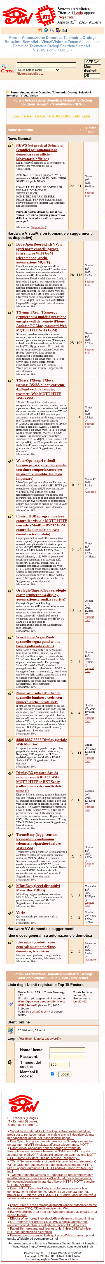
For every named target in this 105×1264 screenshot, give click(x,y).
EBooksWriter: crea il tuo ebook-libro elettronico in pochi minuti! (52, 1218)
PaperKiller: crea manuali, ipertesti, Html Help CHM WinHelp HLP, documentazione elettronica (49, 1230)
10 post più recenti (38, 1011)
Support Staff (38, 227)
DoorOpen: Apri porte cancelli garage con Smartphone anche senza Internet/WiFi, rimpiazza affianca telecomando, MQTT (50, 1143)
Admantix (90, 491)
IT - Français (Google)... (23, 1118)
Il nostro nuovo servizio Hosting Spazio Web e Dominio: (47, 1235)
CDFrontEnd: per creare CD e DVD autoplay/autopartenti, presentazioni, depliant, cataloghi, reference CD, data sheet (47, 1223)
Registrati (65, 17)
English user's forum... (23, 1124)
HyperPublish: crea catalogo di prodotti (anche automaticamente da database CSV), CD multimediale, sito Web (52, 1206)
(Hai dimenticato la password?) (40, 1038)
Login (78, 13)
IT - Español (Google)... (23, 1121)
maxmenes (91, 959)
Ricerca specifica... (30, 73)
